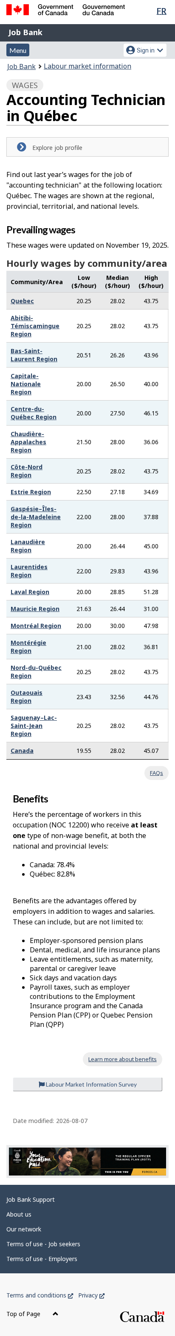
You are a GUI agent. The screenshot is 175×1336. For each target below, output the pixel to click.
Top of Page (24, 1314)
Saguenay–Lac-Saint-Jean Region (34, 726)
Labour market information (87, 66)
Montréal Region (36, 626)
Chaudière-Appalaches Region (28, 442)
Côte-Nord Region (26, 471)
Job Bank (25, 32)
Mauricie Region (35, 609)
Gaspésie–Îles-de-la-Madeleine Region (36, 517)
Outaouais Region (26, 697)
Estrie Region (31, 492)
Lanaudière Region (28, 546)
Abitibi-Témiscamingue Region (35, 326)
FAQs (156, 773)
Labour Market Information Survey (91, 1084)
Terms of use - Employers (41, 1259)
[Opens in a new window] (87, 1161)
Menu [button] (17, 50)
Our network (23, 1229)
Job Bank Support (30, 1199)
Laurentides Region (29, 571)
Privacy (91, 1295)
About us (18, 1214)
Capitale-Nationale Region (26, 384)
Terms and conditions (39, 1295)
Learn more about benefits (122, 1059)
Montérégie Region (28, 647)
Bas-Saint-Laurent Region (34, 355)
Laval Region (30, 592)
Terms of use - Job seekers (43, 1244)
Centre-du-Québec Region (33, 413)
